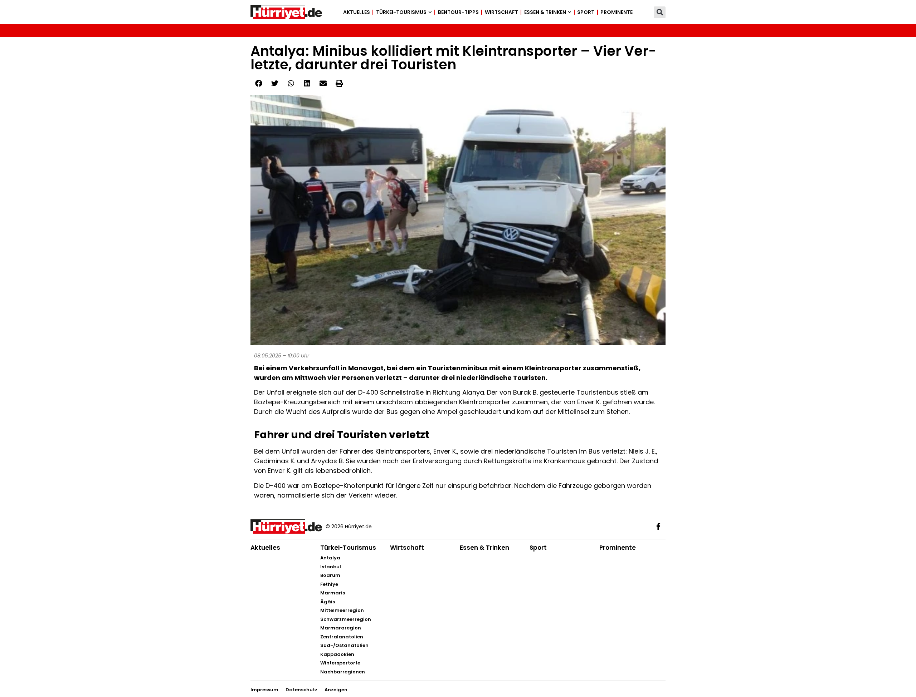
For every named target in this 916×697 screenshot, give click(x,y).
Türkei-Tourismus (401, 12)
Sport (585, 12)
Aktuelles (356, 12)
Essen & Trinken (545, 12)
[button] (660, 12)
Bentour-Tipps (458, 12)
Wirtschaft (501, 12)
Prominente (616, 12)
